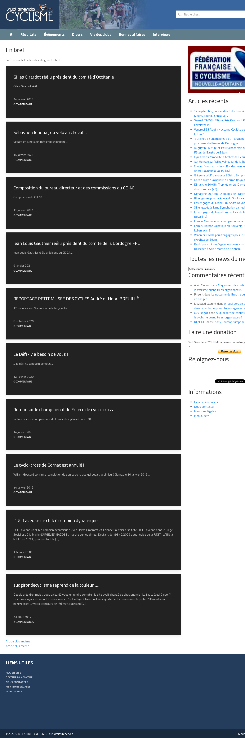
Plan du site (201, 415)
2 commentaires (23, 622)
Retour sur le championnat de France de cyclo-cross (63, 409)
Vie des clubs (100, 34)
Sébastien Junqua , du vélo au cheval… (50, 132)
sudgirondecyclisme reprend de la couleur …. (56, 584)
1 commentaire (22, 160)
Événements (54, 34)
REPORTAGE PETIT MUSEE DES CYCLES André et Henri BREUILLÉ (76, 298)
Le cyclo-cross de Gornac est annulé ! (48, 464)
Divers (77, 34)
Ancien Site (13, 673)
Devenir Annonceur (206, 402)
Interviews (161, 34)
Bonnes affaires (132, 34)
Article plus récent (17, 646)
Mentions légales (205, 411)
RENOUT (200, 322)
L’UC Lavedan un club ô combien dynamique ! (56, 520)
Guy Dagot (201, 312)
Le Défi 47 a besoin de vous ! (40, 354)
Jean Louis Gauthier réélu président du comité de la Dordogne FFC (76, 243)
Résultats (28, 34)
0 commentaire (22, 104)
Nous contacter (204, 406)
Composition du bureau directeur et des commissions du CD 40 (73, 187)
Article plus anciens (18, 641)
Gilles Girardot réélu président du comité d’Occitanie (63, 76)
